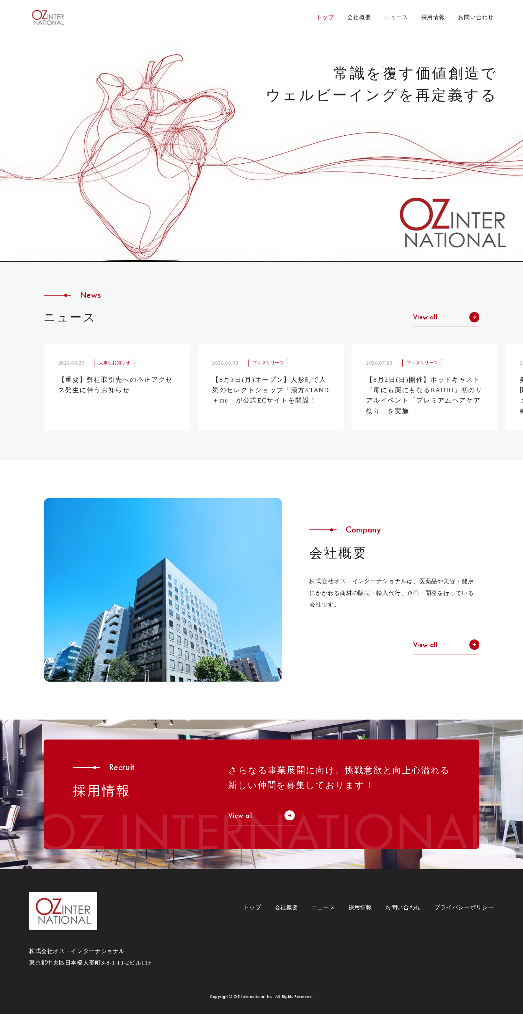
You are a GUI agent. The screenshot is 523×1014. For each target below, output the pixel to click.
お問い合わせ (476, 17)
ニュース (396, 17)
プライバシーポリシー (464, 907)
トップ (253, 907)
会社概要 (359, 17)
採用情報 (433, 17)
